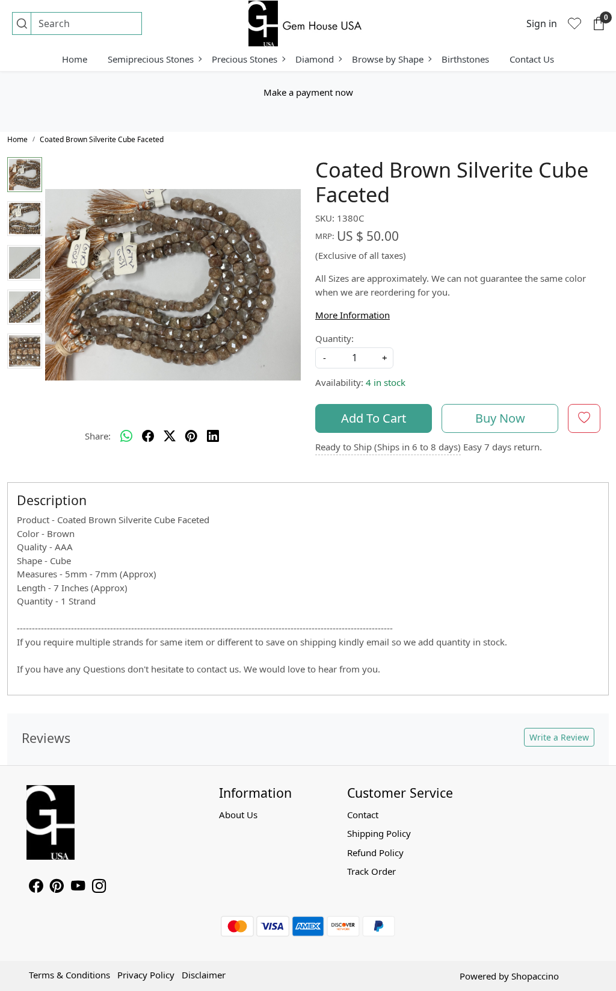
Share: (98, 436)
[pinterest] (191, 436)
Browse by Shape (388, 59)
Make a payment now (308, 92)
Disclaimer (204, 975)
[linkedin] (213, 436)
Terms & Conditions (69, 975)
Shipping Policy (379, 833)
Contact (362, 815)
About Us (238, 815)
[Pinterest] (57, 887)
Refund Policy (375, 853)
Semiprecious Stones (151, 59)
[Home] (308, 23)
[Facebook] (35, 887)
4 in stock (385, 382)
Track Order (371, 871)
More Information (352, 315)
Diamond (314, 59)
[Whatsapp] (126, 436)
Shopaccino (535, 976)
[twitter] (169, 436)
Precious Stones (244, 59)
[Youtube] (78, 887)
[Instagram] (99, 887)
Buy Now (500, 418)
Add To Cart (373, 418)
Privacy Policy (145, 975)
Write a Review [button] (559, 737)
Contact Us (532, 59)
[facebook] (148, 436)
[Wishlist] (574, 23)
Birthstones (465, 59)
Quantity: (334, 338)
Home (74, 59)
